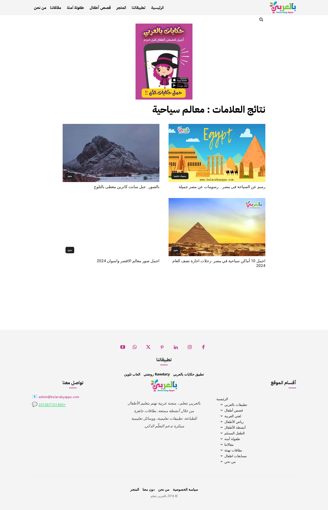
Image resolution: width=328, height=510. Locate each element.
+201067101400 (52, 405)
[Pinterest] (162, 348)
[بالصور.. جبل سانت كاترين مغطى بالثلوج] (111, 153)
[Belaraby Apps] (283, 7)
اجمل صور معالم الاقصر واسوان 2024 (128, 261)
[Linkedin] (176, 348)
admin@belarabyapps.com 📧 (55, 397)
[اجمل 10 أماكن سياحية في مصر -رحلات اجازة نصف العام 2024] (217, 227)
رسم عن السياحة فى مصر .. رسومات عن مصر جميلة (222, 187)
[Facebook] (203, 348)
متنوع (70, 176)
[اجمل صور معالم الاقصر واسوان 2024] (111, 227)
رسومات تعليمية (180, 176)
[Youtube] (123, 348)
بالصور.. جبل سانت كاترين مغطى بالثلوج (126, 187)
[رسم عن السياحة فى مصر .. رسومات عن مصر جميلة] (217, 153)
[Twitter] (148, 348)
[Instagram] (190, 348)
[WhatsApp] (135, 348)
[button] (261, 19)
